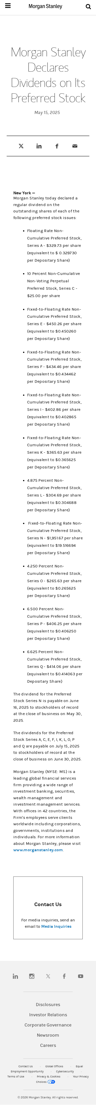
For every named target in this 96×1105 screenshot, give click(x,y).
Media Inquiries (56, 926)
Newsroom (48, 1035)
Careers (48, 1045)
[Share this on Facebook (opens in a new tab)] (57, 146)
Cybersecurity (65, 1071)
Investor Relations (48, 1015)
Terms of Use (16, 1076)
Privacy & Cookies (49, 1076)
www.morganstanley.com (38, 849)
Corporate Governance (48, 1025)
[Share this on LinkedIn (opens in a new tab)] (39, 146)
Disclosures (48, 1004)
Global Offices (54, 1066)
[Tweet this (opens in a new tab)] (21, 146)
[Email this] (75, 146)
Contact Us (26, 1066)
